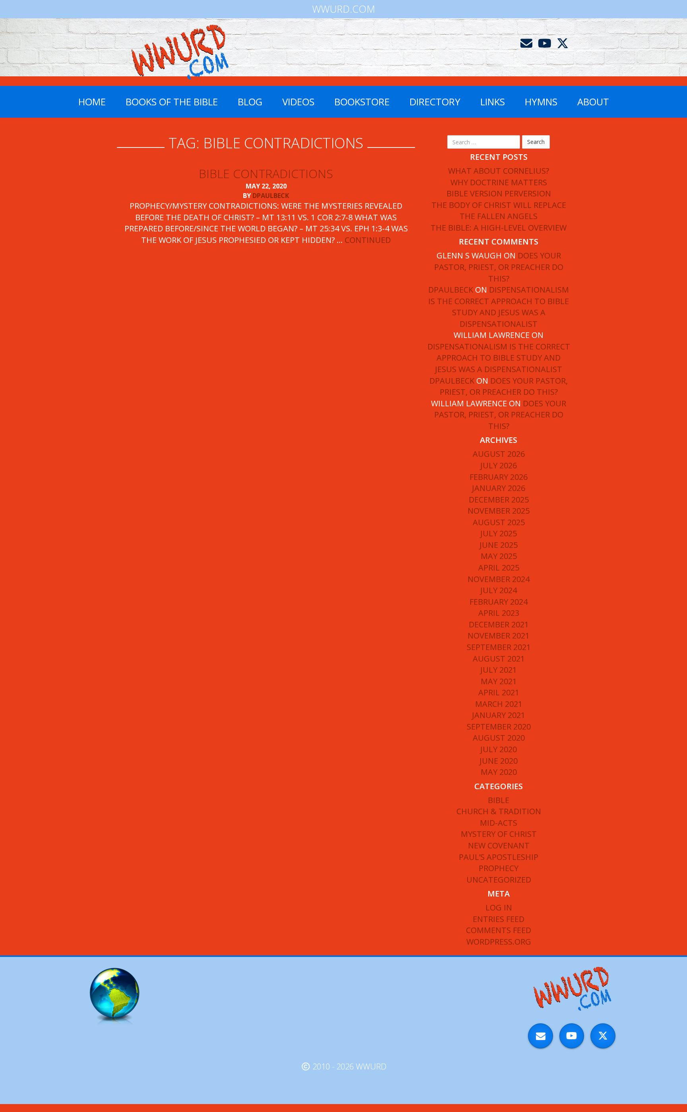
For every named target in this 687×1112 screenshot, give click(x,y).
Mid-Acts (498, 822)
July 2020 (498, 749)
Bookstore (362, 101)
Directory (434, 101)
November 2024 (499, 579)
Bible (498, 800)
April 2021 (498, 692)
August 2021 (499, 658)
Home (92, 101)
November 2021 (499, 635)
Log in (498, 907)
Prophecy (498, 868)
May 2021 (499, 681)
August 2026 (499, 453)
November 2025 (499, 510)
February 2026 (499, 477)
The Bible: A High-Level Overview (499, 227)
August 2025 (499, 522)
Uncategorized (498, 879)
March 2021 (498, 704)
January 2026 (498, 488)
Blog (250, 101)
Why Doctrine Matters (498, 182)
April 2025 (498, 567)
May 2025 (499, 556)
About (593, 101)
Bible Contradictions (266, 173)
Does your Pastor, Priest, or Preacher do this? (498, 266)
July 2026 (498, 465)
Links (492, 101)
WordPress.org (498, 941)
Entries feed (498, 919)
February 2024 (499, 601)
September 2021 (499, 647)
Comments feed (498, 930)
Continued (368, 240)
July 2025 (498, 533)
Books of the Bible (172, 101)
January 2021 (498, 715)
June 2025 (498, 545)
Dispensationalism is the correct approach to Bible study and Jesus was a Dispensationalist (498, 306)
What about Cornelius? (498, 170)
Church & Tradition (498, 811)
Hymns (541, 101)
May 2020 (499, 772)
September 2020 (499, 726)
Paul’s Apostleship (498, 857)
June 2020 (498, 760)
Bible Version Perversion (498, 193)
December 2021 (499, 624)
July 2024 (498, 590)
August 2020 (499, 737)
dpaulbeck (270, 195)
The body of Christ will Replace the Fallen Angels (498, 211)
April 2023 (498, 612)
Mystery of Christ (499, 834)
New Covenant (499, 845)
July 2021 (498, 669)
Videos (298, 101)
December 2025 (499, 499)
